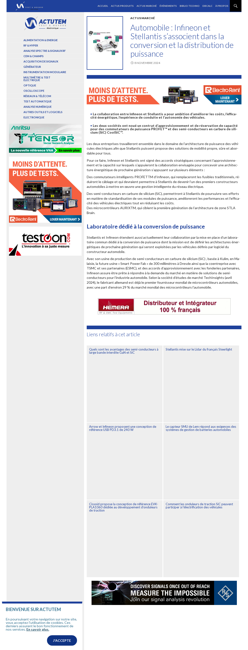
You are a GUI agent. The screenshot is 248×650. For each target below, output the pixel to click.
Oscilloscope (33, 90)
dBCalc (207, 5)
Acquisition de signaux (40, 61)
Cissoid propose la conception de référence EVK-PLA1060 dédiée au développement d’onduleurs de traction (123, 507)
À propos (221, 5)
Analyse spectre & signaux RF (44, 50)
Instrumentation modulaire (44, 72)
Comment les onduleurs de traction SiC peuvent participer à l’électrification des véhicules (199, 505)
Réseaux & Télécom (37, 96)
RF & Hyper (30, 45)
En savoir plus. (37, 629)
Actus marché (147, 5)
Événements (168, 5)
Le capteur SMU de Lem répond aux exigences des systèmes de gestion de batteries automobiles (201, 428)
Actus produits (122, 5)
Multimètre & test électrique (36, 79)
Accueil (103, 5)
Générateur (32, 66)
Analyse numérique (37, 106)
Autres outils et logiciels (42, 112)
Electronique (33, 117)
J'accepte (62, 640)
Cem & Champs (33, 56)
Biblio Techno (190, 5)
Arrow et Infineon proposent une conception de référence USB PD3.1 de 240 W (122, 428)
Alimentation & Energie (40, 40)
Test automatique (37, 101)
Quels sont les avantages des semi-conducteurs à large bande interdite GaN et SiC (123, 350)
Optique (29, 85)
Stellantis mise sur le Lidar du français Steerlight (199, 349)
